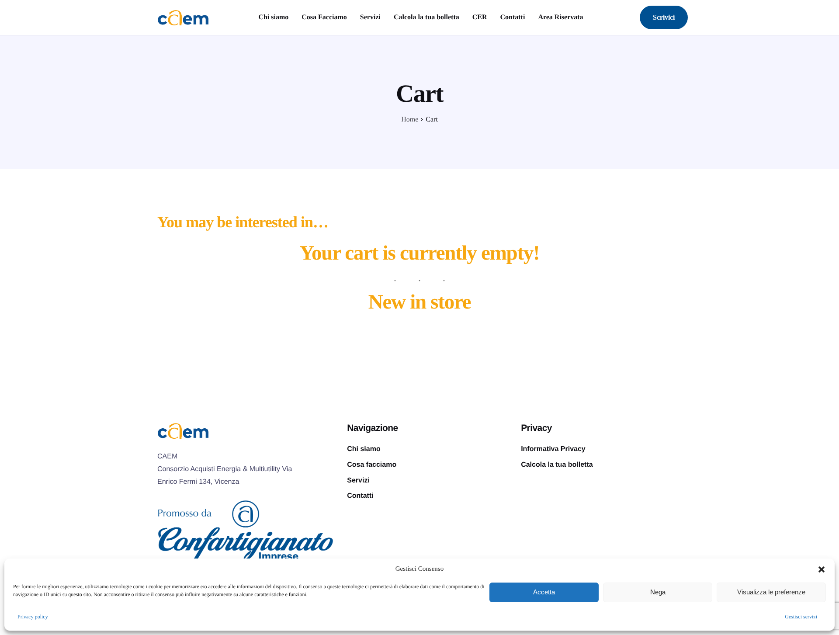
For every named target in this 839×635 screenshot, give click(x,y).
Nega (658, 592)
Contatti (512, 17)
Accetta (544, 592)
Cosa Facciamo (324, 17)
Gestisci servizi (801, 617)
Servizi (370, 17)
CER (479, 17)
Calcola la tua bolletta (426, 17)
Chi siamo (273, 17)
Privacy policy (32, 617)
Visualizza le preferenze (771, 592)
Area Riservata (560, 17)
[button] (821, 569)
